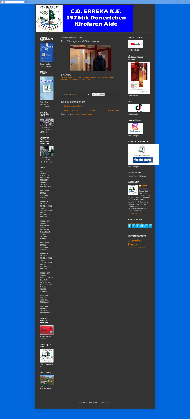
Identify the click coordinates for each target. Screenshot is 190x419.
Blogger (109, 402)
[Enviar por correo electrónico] (93, 94)
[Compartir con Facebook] (101, 94)
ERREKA (144, 185)
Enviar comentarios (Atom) (81, 114)
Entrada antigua (113, 110)
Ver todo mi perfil (134, 213)
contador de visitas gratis (135, 223)
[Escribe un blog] (96, 94)
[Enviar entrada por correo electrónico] (89, 94)
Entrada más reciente (70, 110)
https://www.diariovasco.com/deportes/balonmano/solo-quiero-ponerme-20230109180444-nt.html (87, 78)
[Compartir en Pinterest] (103, 94)
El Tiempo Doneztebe (136, 247)
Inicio (92, 110)
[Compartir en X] (98, 94)
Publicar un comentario (73, 106)
